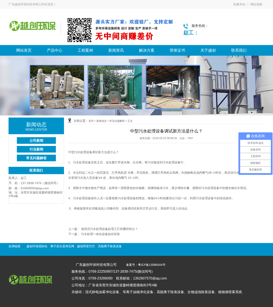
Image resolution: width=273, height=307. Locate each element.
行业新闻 (36, 149)
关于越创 (208, 50)
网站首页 (24, 50)
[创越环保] (32, 34)
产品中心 (54, 50)
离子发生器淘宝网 (62, 246)
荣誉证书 (177, 50)
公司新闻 (36, 140)
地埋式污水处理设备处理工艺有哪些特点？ (109, 229)
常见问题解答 (36, 158)
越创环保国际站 (36, 246)
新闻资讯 (116, 50)
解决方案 (146, 50)
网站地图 (256, 4)
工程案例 (85, 50)
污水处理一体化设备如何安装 (100, 234)
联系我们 (239, 50)
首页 (91, 120)
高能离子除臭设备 (110, 246)
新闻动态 (101, 120)
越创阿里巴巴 (86, 246)
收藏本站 (239, 4)
